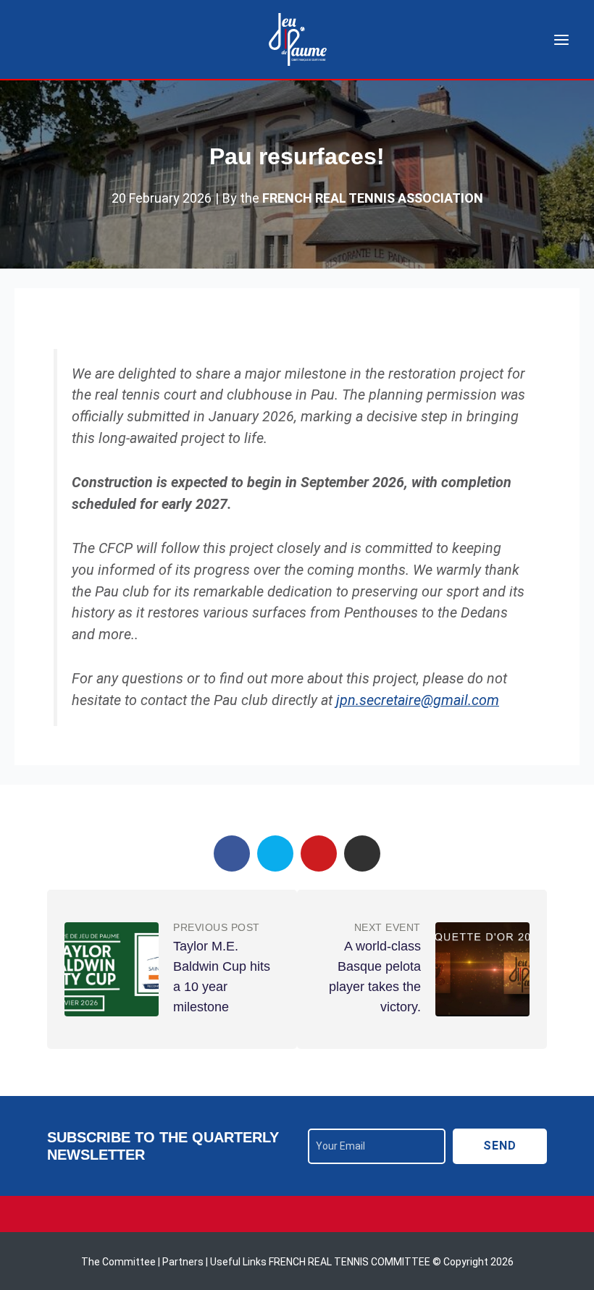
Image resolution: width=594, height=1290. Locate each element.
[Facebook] (232, 853)
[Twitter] (275, 853)
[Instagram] (297, 1214)
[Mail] (319, 853)
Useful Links (238, 1262)
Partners (184, 1262)
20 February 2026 (162, 198)
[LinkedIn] (362, 853)
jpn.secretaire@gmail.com (417, 700)
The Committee (119, 1262)
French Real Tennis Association (372, 198)
